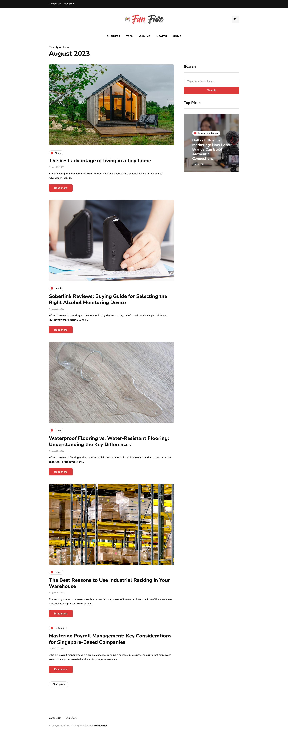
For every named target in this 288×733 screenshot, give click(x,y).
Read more (61, 188)
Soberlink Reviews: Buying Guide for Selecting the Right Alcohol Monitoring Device (108, 299)
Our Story (69, 3)
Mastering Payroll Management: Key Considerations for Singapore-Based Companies (110, 639)
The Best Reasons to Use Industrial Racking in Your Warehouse (109, 583)
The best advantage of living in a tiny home (100, 160)
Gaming (144, 36)
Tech (129, 36)
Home (177, 36)
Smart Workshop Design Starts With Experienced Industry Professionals (214, 151)
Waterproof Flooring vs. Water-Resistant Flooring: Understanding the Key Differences (109, 441)
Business (113, 36)
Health (161, 36)
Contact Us (55, 3)
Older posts (58, 684)
